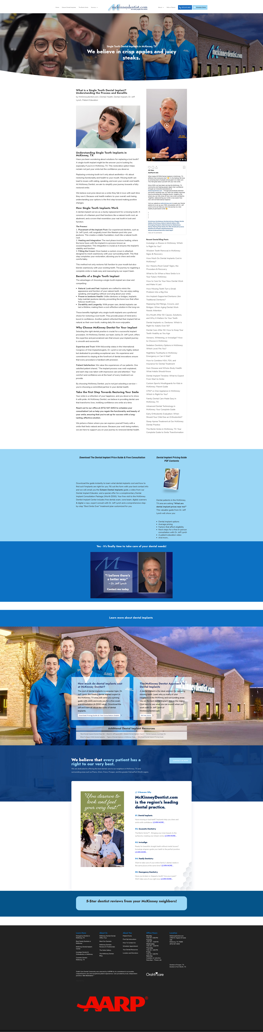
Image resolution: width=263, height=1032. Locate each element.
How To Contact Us (129, 943)
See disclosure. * (88, 976)
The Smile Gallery (105, 950)
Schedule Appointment (130, 946)
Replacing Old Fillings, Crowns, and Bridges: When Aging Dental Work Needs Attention (162, 307)
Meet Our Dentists (105, 941)
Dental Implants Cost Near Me (156, 734)
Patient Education (90, 100)
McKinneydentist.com (88, 96)
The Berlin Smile (83, 7)
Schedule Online (201, 7)
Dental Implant (120, 96)
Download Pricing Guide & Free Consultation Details (99, 715)
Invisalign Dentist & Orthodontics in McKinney (84, 953)
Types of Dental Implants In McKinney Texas (121, 737)
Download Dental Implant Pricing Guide (150, 737)
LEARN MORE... (159, 822)
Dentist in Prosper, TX (177, 965)
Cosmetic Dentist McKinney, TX (81, 959)
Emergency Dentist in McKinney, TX (83, 937)
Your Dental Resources (130, 950)
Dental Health (106, 96)
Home (57, 7)
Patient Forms (127, 936)
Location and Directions (130, 953)
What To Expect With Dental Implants (92, 737)
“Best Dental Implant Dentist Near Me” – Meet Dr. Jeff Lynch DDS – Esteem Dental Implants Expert (112, 734)
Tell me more (146, 715)
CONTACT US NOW (180, 760)
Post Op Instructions (129, 939)
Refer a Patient (171, 7)
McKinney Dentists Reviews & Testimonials (107, 946)
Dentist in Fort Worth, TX (178, 967)
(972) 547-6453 (186, 7)
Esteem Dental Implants (69, 7)
